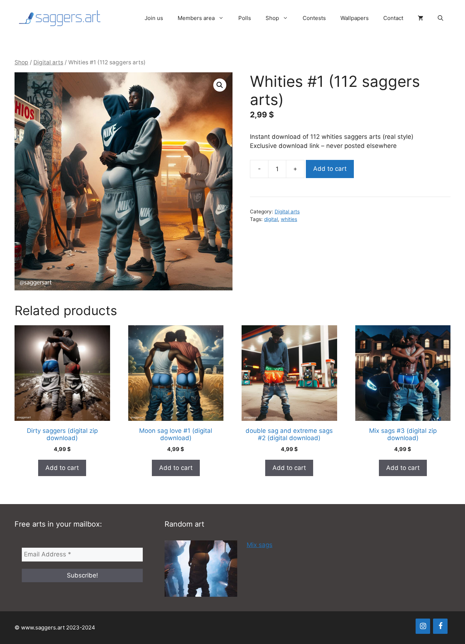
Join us (154, 18)
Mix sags (259, 544)
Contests (314, 18)
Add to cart (330, 168)
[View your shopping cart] (420, 18)
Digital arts (48, 62)
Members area (196, 18)
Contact (393, 18)
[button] (440, 18)
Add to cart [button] (62, 467)
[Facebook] (440, 626)
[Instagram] (423, 626)
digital (271, 219)
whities (289, 219)
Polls (244, 18)
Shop (272, 18)
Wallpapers (354, 18)
